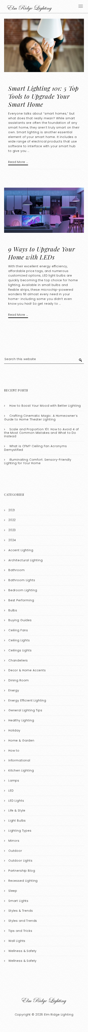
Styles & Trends (20, 911)
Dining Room (18, 680)
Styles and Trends (22, 921)
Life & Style (16, 810)
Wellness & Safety (22, 951)
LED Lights (16, 801)
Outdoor (15, 851)
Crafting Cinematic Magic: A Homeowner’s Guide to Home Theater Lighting (41, 417)
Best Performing (21, 600)
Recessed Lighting (23, 881)
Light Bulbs (17, 820)
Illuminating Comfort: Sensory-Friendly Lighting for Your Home (37, 461)
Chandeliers (18, 660)
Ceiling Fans (18, 630)
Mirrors (13, 841)
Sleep (12, 891)
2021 (11, 510)
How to (13, 750)
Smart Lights (18, 901)
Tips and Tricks (20, 931)
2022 (12, 520)
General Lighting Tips (25, 710)
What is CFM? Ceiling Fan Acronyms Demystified (35, 448)
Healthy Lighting (21, 720)
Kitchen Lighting (21, 770)
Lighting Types (20, 831)
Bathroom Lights (21, 580)
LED (11, 791)
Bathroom (16, 570)
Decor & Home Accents (27, 670)
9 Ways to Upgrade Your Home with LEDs (41, 253)
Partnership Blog (21, 871)
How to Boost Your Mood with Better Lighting (45, 406)
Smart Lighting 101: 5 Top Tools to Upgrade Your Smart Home (43, 96)
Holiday (14, 730)
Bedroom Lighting (22, 590)
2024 (12, 540)
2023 (12, 530)
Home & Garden (21, 740)
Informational (19, 760)
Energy (13, 690)
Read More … (18, 162)
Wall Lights (16, 941)
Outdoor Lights (20, 861)
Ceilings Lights (20, 650)
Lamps (13, 780)
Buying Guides (20, 620)
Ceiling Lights (19, 640)
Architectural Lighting (25, 560)
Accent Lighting (20, 550)
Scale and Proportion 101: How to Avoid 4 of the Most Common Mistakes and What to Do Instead (41, 433)
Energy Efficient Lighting (27, 700)
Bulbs (12, 610)
